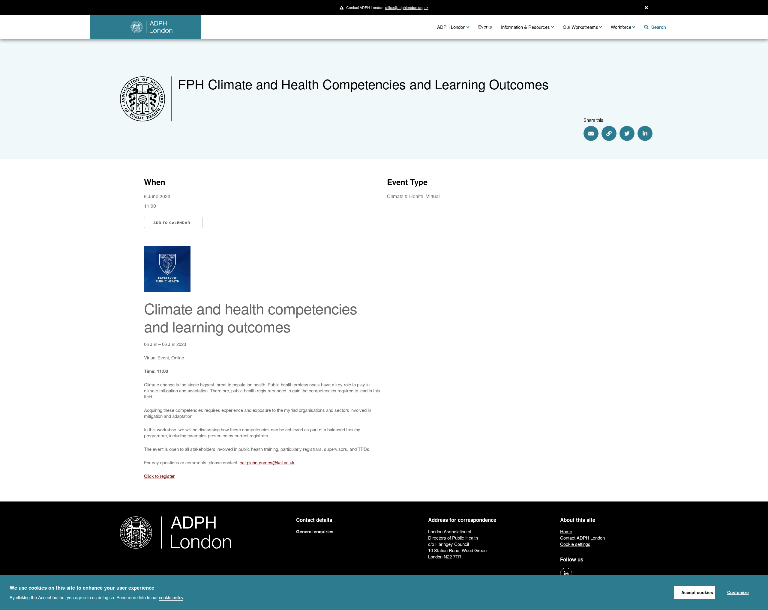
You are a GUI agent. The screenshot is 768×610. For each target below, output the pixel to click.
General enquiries (314, 531)
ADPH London (451, 27)
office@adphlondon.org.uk (406, 7)
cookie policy (171, 597)
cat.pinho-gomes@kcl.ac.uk (267, 462)
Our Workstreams (580, 27)
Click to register (159, 476)
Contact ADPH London (582, 537)
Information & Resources (525, 27)
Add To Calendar (171, 222)
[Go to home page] (145, 27)
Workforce (621, 27)
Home (566, 531)
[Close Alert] (646, 7)
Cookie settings (575, 544)
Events (485, 26)
